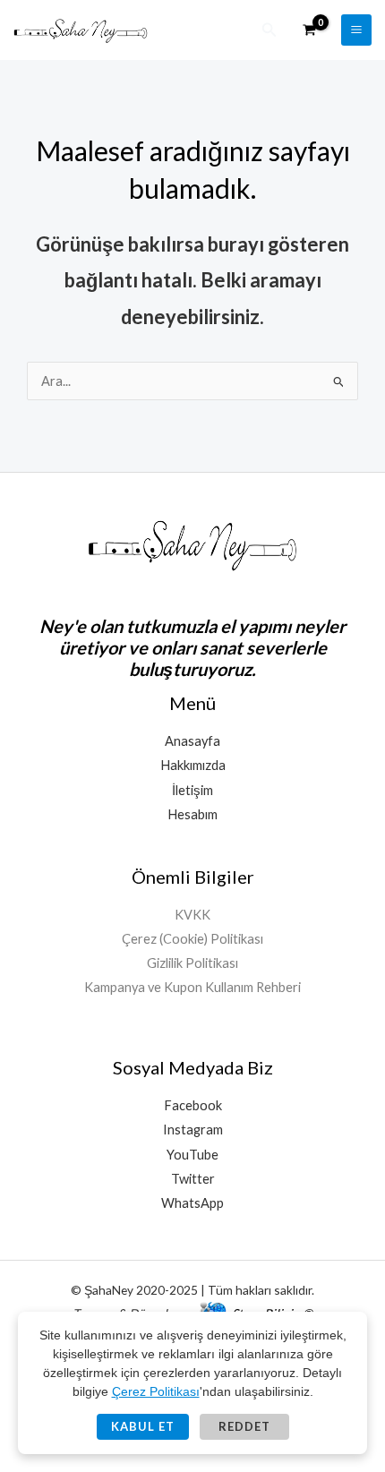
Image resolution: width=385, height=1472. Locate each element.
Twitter (193, 1178)
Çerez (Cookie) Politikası (192, 938)
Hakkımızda (193, 765)
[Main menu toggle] (356, 29)
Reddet (244, 1426)
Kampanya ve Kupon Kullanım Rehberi (192, 987)
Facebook (193, 1105)
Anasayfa (192, 741)
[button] (269, 30)
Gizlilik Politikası (192, 963)
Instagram (193, 1129)
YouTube (192, 1154)
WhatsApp (192, 1203)
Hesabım (192, 814)
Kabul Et (143, 1426)
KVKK (192, 914)
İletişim (192, 790)
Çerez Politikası (156, 1391)
